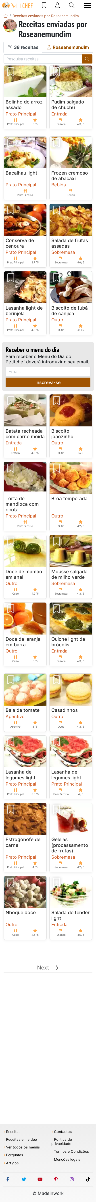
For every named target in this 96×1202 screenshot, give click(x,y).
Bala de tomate (23, 710)
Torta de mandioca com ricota (22, 504)
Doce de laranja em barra (23, 641)
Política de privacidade (61, 1141)
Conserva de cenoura (20, 243)
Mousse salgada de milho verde (69, 574)
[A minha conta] (57, 5)
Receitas (13, 1132)
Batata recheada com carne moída (25, 433)
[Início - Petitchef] (5, 16)
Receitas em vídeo (21, 1139)
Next (48, 967)
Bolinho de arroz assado (24, 104)
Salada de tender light (70, 915)
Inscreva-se (48, 382)
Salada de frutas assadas (69, 243)
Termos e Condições (71, 1151)
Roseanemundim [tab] (70, 47)
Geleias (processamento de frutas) (69, 845)
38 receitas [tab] (25, 47)
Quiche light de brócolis (68, 641)
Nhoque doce (21, 912)
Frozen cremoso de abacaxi (69, 175)
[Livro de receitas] (44, 5)
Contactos (63, 1132)
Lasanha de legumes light (20, 774)
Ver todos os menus (23, 1147)
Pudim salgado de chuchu (67, 104)
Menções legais (67, 1159)
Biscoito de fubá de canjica (69, 310)
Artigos (12, 1163)
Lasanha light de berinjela (24, 310)
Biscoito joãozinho (62, 433)
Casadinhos (64, 710)
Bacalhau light (21, 173)
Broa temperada (69, 498)
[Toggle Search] (72, 5)
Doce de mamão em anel (24, 574)
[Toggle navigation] (87, 5)
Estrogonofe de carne (23, 842)
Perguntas (14, 1155)
